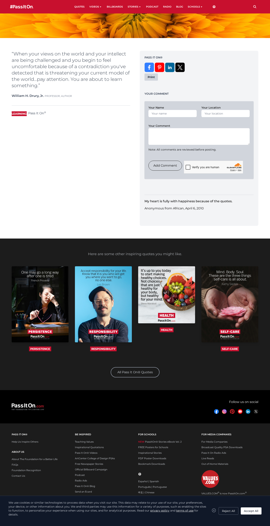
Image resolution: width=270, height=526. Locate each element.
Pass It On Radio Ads (213, 452)
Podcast (80, 474)
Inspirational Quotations (89, 447)
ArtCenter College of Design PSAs (95, 458)
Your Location (211, 107)
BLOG (179, 6)
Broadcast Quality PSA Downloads (222, 447)
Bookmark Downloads (151, 463)
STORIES (133, 6)
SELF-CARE (230, 349)
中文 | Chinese (146, 492)
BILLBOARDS (115, 6)
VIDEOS (94, 6)
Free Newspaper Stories (89, 463)
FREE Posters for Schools (153, 447)
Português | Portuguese (152, 486)
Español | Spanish (148, 481)
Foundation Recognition (26, 470)
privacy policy (159, 510)
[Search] (255, 6)
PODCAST (152, 6)
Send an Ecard (83, 491)
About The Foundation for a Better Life (35, 459)
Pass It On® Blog (85, 486)
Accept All (251, 511)
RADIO (167, 6)
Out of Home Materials (214, 463)
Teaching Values (84, 441)
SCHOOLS (194, 6)
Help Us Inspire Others (25, 441)
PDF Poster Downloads (152, 458)
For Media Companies (214, 441)
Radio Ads (81, 480)
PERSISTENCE (40, 349)
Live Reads (207, 458)
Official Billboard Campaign (91, 469)
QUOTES (79, 6)
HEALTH (166, 330)
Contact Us (18, 475)
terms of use (185, 510)
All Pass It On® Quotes (135, 372)
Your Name (156, 107)
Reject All (228, 511)
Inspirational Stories (150, 452)
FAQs (15, 464)
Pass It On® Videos (86, 452)
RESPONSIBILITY (103, 349)
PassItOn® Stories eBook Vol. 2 (160, 441)
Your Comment (159, 126)
